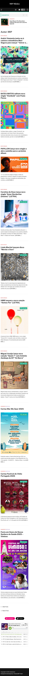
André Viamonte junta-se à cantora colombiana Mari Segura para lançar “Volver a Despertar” (13, 41)
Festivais (8, 406)
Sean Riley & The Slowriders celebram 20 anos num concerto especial (18, 22)
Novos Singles (4, 35)
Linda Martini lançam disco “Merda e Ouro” (12, 248)
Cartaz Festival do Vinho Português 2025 (11, 475)
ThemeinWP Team (18, 673)
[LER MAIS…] (17, 81)
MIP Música (14, 4)
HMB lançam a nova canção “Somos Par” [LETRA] (13, 301)
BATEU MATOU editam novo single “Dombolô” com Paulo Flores (13, 96)
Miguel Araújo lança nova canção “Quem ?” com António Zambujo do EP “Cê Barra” (14, 356)
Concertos (3, 406)
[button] (26, 15)
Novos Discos (4, 244)
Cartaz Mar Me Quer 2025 (12, 409)
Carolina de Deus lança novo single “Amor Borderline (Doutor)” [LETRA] (13, 194)
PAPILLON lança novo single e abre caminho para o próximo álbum (14, 151)
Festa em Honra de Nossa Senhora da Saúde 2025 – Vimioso (12, 534)
